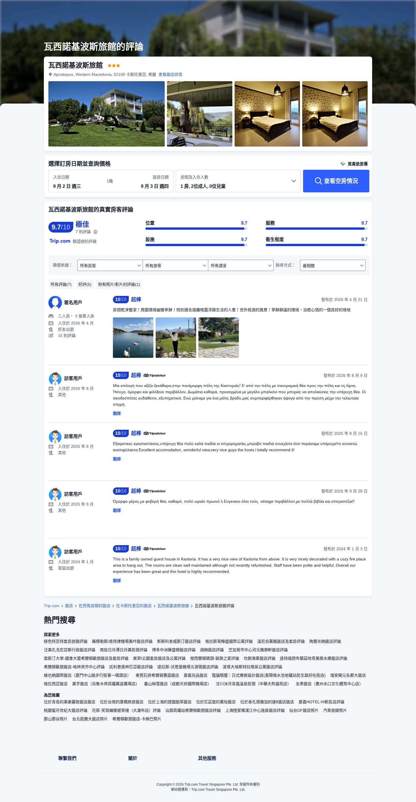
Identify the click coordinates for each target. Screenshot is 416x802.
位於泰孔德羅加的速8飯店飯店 (267, 702)
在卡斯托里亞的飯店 (134, 605)
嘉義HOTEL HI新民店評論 (321, 702)
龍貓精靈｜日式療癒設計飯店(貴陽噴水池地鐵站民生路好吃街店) (269, 675)
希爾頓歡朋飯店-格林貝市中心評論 (74, 667)
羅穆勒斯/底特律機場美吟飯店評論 (122, 641)
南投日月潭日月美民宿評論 (123, 650)
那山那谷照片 (56, 719)
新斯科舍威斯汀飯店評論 (179, 641)
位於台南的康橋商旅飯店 (121, 702)
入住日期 (61, 177)
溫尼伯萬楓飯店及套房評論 (281, 641)
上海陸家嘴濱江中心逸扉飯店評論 (255, 710)
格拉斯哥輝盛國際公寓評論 (229, 641)
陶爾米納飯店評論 (325, 641)
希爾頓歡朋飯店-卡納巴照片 (136, 719)
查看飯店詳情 (170, 74)
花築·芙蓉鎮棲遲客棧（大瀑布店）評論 (126, 710)
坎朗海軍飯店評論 (259, 658)
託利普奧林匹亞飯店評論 (131, 667)
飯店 (69, 605)
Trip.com (51, 605)
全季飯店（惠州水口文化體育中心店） (329, 683)
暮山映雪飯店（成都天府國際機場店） (177, 683)
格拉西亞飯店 (56, 683)
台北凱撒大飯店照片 (90, 719)
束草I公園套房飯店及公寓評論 (159, 658)
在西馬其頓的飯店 (94, 605)
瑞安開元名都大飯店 (348, 675)
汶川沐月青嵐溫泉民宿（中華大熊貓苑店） (253, 683)
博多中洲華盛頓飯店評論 (174, 650)
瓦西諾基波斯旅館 (173, 605)
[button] (378, 9)
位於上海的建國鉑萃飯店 (170, 702)
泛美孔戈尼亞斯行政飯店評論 (69, 650)
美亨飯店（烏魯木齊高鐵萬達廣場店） (106, 683)
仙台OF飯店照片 (304, 710)
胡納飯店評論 (212, 650)
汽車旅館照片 (335, 710)
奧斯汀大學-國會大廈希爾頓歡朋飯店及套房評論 (86, 658)
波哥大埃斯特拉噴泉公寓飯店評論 (252, 667)
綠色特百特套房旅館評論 (65, 641)
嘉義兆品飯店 (195, 675)
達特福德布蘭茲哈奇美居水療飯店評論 (313, 658)
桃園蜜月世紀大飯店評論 (65, 710)
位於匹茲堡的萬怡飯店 (216, 702)
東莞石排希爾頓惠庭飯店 (157, 675)
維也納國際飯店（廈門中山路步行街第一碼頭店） (87, 675)
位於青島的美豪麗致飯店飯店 (69, 702)
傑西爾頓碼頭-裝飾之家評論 (214, 658)
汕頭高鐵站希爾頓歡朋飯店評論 (193, 710)
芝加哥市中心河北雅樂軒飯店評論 (258, 650)
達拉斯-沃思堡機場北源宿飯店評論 (187, 667)
